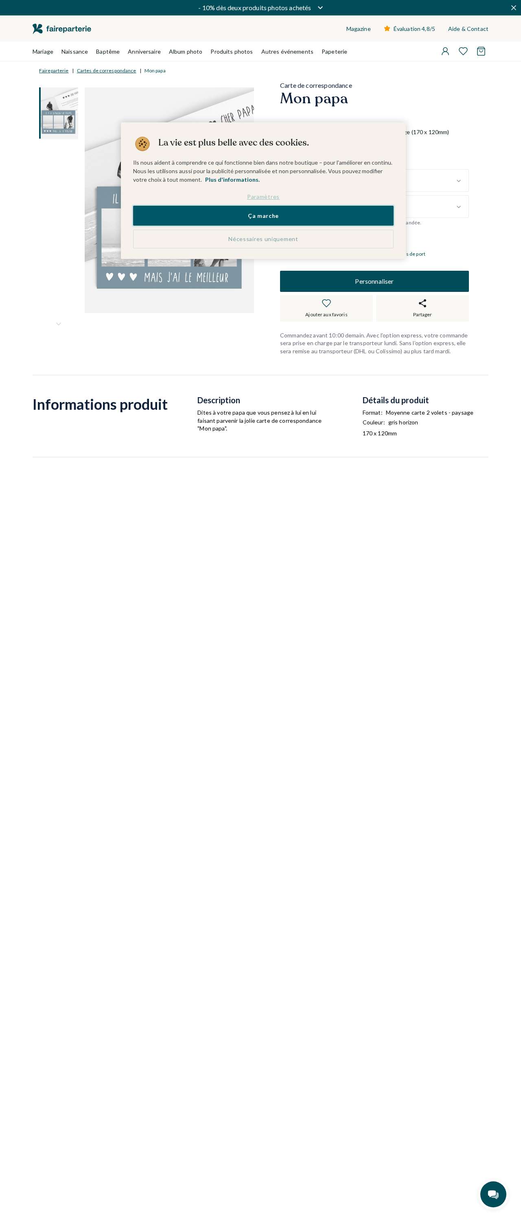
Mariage (43, 51)
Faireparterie (54, 70)
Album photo (186, 51)
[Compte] (445, 51)
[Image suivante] (58, 324)
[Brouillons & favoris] (463, 51)
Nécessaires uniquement (263, 238)
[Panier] (481, 51)
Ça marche (263, 215)
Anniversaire (144, 51)
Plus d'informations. (232, 179)
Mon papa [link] (155, 70)
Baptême (108, 51)
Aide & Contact (468, 28)
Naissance (74, 51)
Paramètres (263, 196)
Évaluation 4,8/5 (414, 28)
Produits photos (231, 51)
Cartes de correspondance (106, 70)
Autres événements (287, 51)
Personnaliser (374, 281)
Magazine (358, 28)
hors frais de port (406, 254)
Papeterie (334, 51)
